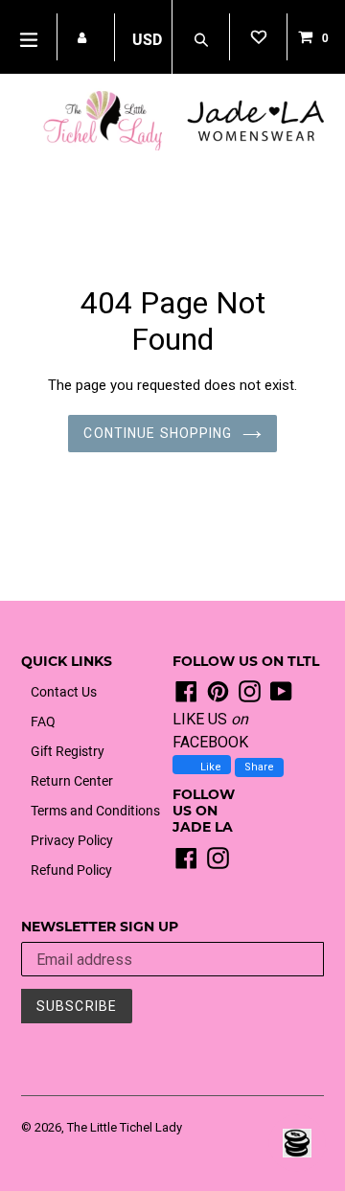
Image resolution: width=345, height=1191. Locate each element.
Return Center (72, 781)
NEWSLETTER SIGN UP (99, 927)
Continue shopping (157, 433)
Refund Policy (71, 870)
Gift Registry (67, 751)
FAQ (43, 721)
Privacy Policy (72, 840)
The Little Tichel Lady (124, 1127)
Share (259, 767)
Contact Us (64, 691)
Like (209, 767)
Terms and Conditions (95, 810)
